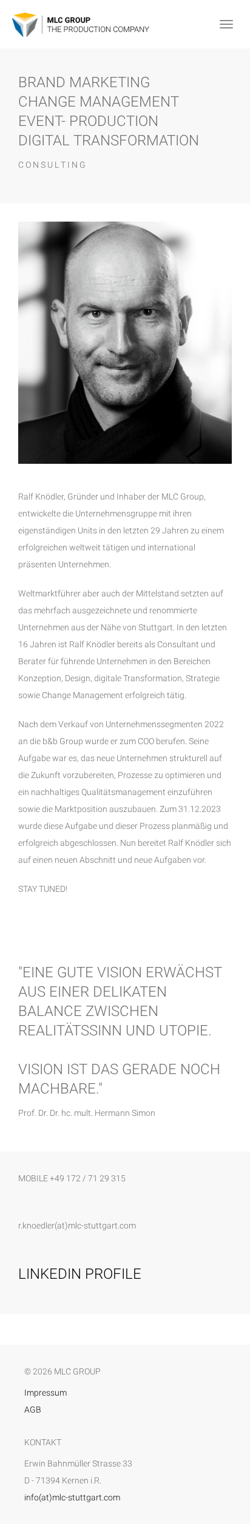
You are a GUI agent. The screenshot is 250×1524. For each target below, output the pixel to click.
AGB (32, 1409)
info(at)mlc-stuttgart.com (72, 1497)
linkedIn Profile (79, 1273)
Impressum (45, 1392)
